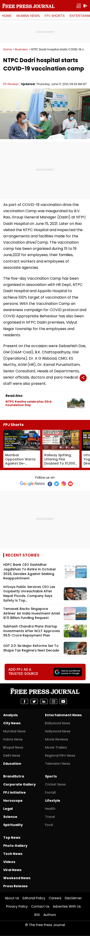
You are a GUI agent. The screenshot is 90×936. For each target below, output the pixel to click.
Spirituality (13, 825)
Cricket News (55, 784)
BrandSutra (13, 776)
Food (49, 825)
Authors (49, 914)
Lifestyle (52, 800)
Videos (9, 862)
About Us (12, 898)
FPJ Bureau (10, 84)
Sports (51, 776)
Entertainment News (63, 715)
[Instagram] (63, 483)
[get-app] (85, 6)
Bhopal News (13, 747)
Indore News (13, 739)
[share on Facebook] (24, 701)
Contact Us (40, 906)
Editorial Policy (34, 898)
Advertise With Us (67, 906)
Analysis (10, 715)
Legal (8, 808)
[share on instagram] (53, 701)
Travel (50, 816)
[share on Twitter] (34, 701)
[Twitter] (56, 483)
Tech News (12, 853)
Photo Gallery (15, 845)
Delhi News (11, 755)
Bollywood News (57, 723)
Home (7, 16)
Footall (50, 792)
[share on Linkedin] (44, 701)
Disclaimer (73, 898)
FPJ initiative (14, 792)
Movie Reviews (56, 739)
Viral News (12, 870)
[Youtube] (70, 483)
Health (50, 808)
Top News (11, 837)
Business (21, 49)
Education (12, 763)
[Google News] (32, 483)
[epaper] (78, 6)
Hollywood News (57, 731)
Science (10, 816)
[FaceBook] (49, 483)
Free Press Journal (28, 5)
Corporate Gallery (19, 784)
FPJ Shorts (55, 16)
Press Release (15, 886)
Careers (55, 898)
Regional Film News (60, 755)
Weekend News (16, 878)
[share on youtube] (63, 701)
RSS (37, 914)
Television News (57, 763)
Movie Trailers (56, 747)
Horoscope (13, 800)
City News (12, 723)
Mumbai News (28, 16)
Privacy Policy (17, 906)
